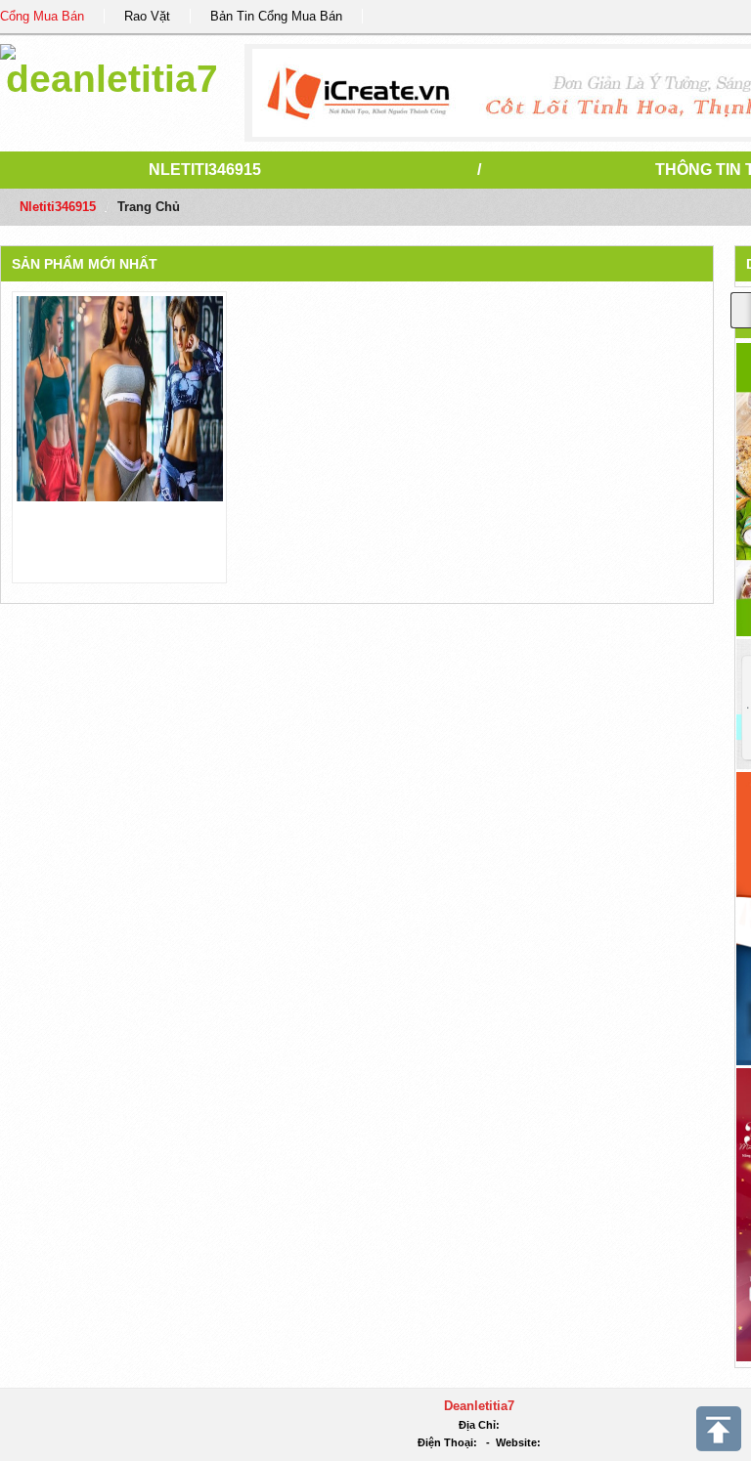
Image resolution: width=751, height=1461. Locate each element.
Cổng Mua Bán (42, 16)
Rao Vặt (147, 16)
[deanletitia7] (112, 68)
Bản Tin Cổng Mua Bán (276, 16)
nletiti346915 (205, 169)
